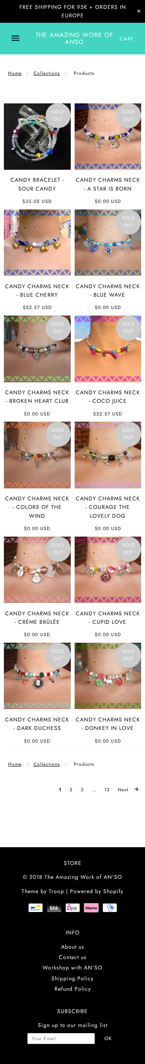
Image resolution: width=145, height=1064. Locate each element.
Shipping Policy (72, 978)
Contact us (73, 957)
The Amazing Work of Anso (74, 38)
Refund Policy (73, 989)
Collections (47, 73)
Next (124, 789)
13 (107, 789)
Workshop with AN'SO (72, 967)
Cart (126, 38)
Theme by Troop (43, 891)
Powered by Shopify (96, 891)
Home (15, 73)
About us (72, 947)
